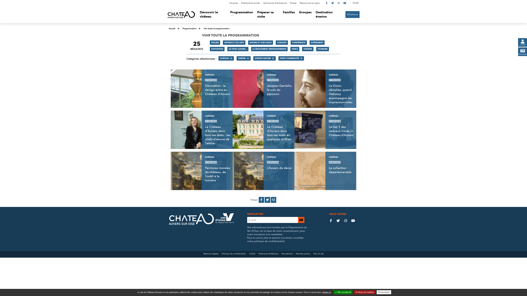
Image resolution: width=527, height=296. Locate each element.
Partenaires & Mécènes (268, 253)
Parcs (295, 49)
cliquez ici (326, 292)
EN (358, 3)
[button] (213, 14)
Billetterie (352, 14)
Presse (293, 3)
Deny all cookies (365, 292)
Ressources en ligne (309, 3)
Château (224, 58)
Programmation (190, 28)
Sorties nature (263, 58)
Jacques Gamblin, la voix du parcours (279, 90)
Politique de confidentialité (234, 253)
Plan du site (318, 253)
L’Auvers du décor (279, 168)
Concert (282, 42)
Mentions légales (211, 253)
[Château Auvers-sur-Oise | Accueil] (181, 15)
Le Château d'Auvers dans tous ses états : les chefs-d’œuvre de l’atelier (217, 135)
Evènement (317, 42)
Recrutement (287, 253)
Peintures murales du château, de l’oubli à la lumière (217, 174)
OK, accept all (344, 292)
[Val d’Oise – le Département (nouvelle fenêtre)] (224, 222)
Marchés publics (303, 253)
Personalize (384, 292)
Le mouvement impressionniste (269, 49)
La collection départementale (340, 170)
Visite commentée (289, 58)
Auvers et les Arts (234, 42)
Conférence (298, 42)
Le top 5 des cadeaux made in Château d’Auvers (341, 131)
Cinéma (242, 58)
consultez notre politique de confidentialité (275, 239)
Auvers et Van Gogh (261, 42)
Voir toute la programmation (216, 28)
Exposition (217, 49)
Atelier (215, 42)
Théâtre (307, 49)
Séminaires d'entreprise (275, 3)
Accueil (172, 28)
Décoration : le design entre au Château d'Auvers (217, 90)
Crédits (252, 253)
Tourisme (323, 49)
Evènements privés (250, 3)
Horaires (233, 3)
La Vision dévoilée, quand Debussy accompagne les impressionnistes (340, 94)
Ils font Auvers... (238, 49)
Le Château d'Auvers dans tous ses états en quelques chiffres (279, 133)
